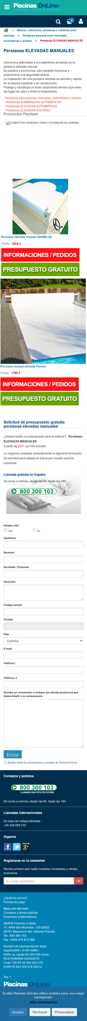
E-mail (8, 648)
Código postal (13, 605)
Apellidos (10, 538)
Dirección (10, 581)
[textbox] (43, 611)
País (6, 634)
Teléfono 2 (10, 678)
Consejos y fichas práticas (21, 912)
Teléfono (9, 663)
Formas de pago (14, 902)
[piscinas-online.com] (37, 7)
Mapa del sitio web (16, 908)
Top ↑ (7, 977)
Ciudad (8, 619)
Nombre (9, 552)
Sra (10, 530)
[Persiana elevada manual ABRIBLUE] (40, 206)
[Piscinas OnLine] (6, 31)
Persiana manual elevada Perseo (23, 366)
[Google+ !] (26, 847)
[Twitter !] (17, 847)
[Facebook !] (8, 847)
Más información (43, 1002)
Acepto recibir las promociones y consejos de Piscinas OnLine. (43, 762)
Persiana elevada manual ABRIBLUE (26, 237)
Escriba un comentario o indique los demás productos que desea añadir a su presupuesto (41, 694)
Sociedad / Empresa (16, 567)
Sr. (38, 530)
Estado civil (11, 525)
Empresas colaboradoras (20, 917)
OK (79, 881)
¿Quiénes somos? (16, 898)
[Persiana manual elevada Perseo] (43, 321)
